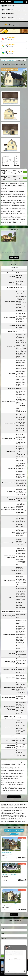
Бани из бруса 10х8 (14, 833)
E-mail (2, 933)
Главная (3, 60)
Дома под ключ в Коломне (16, 25)
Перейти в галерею (14, 257)
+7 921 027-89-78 (6, 2)
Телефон (3, 928)
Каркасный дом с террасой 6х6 (9, 903)
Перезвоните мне (18, 1)
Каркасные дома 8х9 (19, 830)
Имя (2, 922)
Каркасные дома (10, 60)
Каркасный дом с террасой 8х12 (10, 874)
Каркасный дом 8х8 (6, 852)
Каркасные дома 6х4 (9, 830)
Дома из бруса (14, 914)
